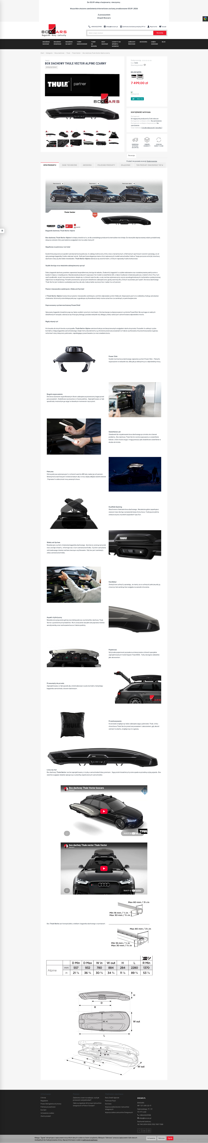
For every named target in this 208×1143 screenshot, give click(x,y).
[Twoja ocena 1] (143, 61)
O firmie (43, 1098)
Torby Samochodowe (82, 43)
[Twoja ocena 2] (145, 61)
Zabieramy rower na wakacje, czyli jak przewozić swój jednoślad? (86, 1099)
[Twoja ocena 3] (147, 61)
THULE (47, 61)
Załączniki (125, 165)
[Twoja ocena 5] (151, 61)
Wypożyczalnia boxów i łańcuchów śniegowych (117, 1108)
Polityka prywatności (48, 1107)
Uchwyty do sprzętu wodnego (116, 44)
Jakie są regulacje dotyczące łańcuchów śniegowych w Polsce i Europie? (87, 1104)
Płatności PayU (110, 1101)
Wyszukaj (160, 33)
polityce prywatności (90, 1140)
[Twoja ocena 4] (149, 61)
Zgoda (170, 1138)
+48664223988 (145, 1115)
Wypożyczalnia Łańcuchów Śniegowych (119, 1112)
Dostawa (108, 1104)
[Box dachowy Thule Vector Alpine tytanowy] (133, 76)
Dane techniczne (69, 165)
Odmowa (161, 1138)
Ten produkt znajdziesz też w (149, 165)
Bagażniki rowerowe (57, 43)
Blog (163, 42)
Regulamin (44, 1101)
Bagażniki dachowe (46, 43)
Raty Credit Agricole (112, 1098)
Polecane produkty (106, 165)
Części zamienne (154, 43)
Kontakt (43, 1110)
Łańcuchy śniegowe (131, 43)
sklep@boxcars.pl (145, 1118)
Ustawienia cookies (47, 1113)
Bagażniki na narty (69, 43)
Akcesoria (143, 42)
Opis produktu (49, 165)
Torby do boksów (94, 44)
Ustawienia (151, 1138)
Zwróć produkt (46, 1116)
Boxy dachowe (105, 43)
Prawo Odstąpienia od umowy (51, 1104)
